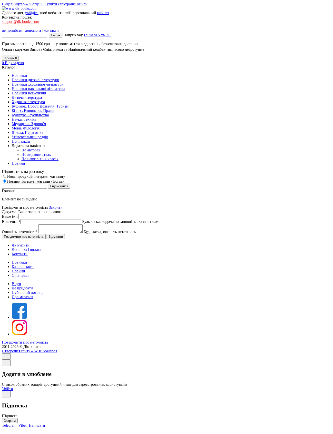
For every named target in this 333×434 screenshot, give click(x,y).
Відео (16, 284)
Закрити (56, 207)
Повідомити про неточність (25, 342)
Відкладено (13, 63)
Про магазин (22, 297)
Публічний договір (27, 292)
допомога (33, 30)
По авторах (30, 150)
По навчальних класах (40, 159)
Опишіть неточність (19, 232)
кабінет (103, 13)
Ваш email (11, 221)
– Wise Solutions (29, 351)
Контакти (20, 254)
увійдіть (31, 13)
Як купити (20, 245)
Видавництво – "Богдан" (22, 4)
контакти (51, 30)
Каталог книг (23, 267)
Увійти (7, 389)
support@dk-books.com (20, 22)
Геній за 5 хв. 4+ (97, 35)
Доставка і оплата (26, 249)
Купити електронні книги (66, 4)
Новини (18, 271)
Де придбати (22, 288)
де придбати (12, 30)
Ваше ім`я (10, 216)
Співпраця (20, 275)
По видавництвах (36, 154)
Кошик (10, 58)
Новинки (19, 262)
